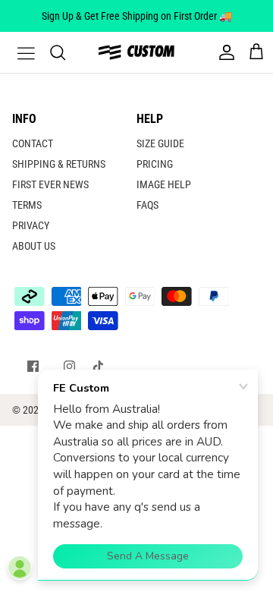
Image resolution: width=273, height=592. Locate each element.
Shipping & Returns (58, 164)
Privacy (30, 225)
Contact (32, 143)
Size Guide (160, 143)
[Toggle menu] (16, 52)
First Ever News (50, 184)
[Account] (223, 52)
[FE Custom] (136, 52)
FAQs (147, 205)
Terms (27, 205)
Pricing (154, 164)
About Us (33, 246)
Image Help (163, 184)
